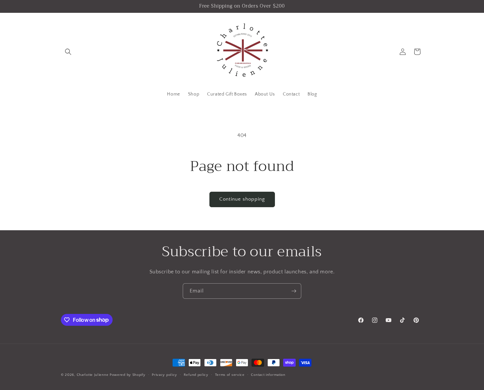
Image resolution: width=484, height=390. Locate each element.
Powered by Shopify (128, 375)
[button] (68, 51)
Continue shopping (242, 199)
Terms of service (230, 374)
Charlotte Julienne (93, 375)
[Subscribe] (293, 291)
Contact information (268, 374)
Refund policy (196, 374)
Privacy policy (164, 374)
